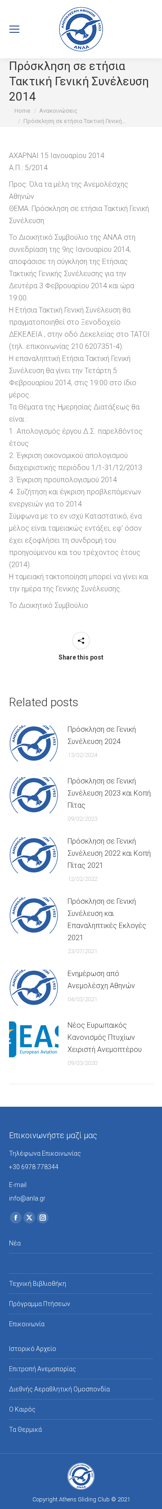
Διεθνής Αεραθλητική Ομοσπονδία (59, 1389)
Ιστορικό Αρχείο (32, 1348)
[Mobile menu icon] (14, 29)
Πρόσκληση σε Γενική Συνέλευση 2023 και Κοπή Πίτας (109, 793)
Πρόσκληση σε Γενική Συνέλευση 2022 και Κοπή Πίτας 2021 (109, 853)
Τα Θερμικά (25, 1429)
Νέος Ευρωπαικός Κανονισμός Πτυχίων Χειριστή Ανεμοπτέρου (105, 1037)
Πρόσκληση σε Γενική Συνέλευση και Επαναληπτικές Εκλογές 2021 (107, 919)
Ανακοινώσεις (30, 1263)
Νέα (15, 1243)
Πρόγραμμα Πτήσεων (39, 1303)
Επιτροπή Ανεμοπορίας (42, 1369)
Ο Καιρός (22, 1409)
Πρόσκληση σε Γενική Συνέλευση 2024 (102, 735)
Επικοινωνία (27, 1324)
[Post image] (33, 743)
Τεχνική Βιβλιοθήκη (37, 1283)
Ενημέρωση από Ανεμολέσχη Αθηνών (101, 979)
